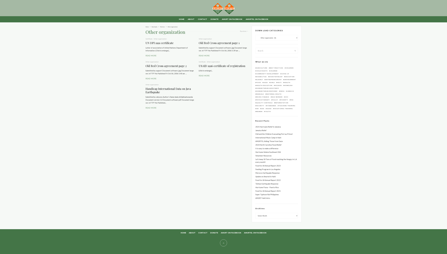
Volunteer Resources (263, 156)
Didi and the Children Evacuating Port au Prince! (274, 134)
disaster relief (276, 76)
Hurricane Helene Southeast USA (268, 152)
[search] (295, 50)
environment (290, 79)
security (260, 105)
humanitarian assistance (267, 88)
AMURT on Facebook (232, 19)
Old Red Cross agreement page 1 (219, 43)
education (290, 76)
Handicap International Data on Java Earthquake (168, 90)
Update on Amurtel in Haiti (265, 176)
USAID (269, 108)
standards (271, 105)
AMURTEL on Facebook (257, 19)
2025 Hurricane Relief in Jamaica (268, 127)
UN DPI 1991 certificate (160, 43)
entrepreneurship (273, 79)
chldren (273, 71)
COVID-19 (285, 73)
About (191, 19)
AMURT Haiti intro (262, 198)
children (290, 68)
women (259, 111)
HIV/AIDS (278, 85)
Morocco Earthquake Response (267, 173)
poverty (284, 100)
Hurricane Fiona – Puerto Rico (267, 187)
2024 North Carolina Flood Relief (268, 145)
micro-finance (262, 97)
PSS (292, 100)
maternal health (273, 94)
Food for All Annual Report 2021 (268, 191)
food (258, 82)
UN (257, 108)
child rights (262, 71)
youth (268, 111)
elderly (259, 79)
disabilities (261, 76)
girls (272, 82)
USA (262, 108)
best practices (276, 68)
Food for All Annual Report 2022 (268, 180)
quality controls (264, 102)
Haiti (279, 82)
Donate (214, 19)
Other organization (160, 39)
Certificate (149, 39)
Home (181, 19)
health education (264, 85)
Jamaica (290, 91)
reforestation (281, 102)
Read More (151, 56)
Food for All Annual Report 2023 (268, 166)
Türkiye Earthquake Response (266, 184)
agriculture (261, 68)
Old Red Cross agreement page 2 (166, 66)
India (282, 91)
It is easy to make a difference (266, 148)
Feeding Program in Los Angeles (267, 169)
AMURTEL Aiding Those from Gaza (269, 141)
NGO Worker (277, 97)
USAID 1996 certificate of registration (222, 66)
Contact (202, 19)
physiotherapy (263, 100)
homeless (288, 85)
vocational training (283, 108)
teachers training (287, 105)
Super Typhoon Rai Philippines (267, 194)
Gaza (265, 82)
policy (275, 100)
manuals (260, 94)
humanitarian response (267, 91)
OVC (286, 97)
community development (267, 73)
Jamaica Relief (260, 130)
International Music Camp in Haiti (268, 138)
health (287, 82)
